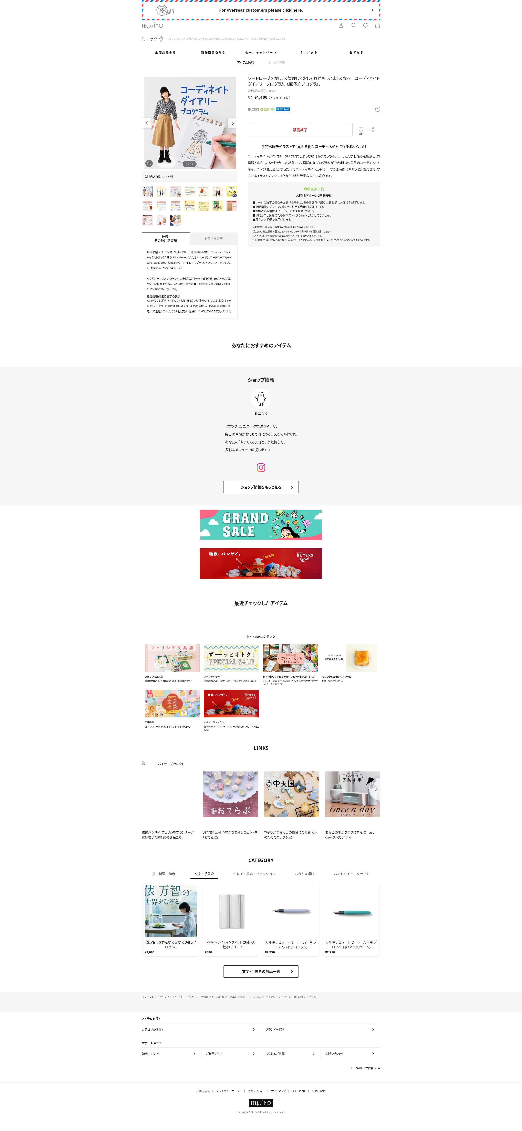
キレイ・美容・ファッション (254, 874)
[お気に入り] (366, 25)
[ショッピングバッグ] (377, 25)
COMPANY (319, 1091)
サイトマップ (278, 1091)
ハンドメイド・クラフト (352, 874)
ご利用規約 (203, 1091)
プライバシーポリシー (229, 1091)
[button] (233, 123)
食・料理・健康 (163, 874)
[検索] (354, 25)
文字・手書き (204, 874)
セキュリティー (256, 1091)
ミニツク (163, 997)
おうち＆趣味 (304, 874)
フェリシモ (148, 997)
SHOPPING (299, 1091)
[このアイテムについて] (377, 109)
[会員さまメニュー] (342, 25)
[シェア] (371, 130)
